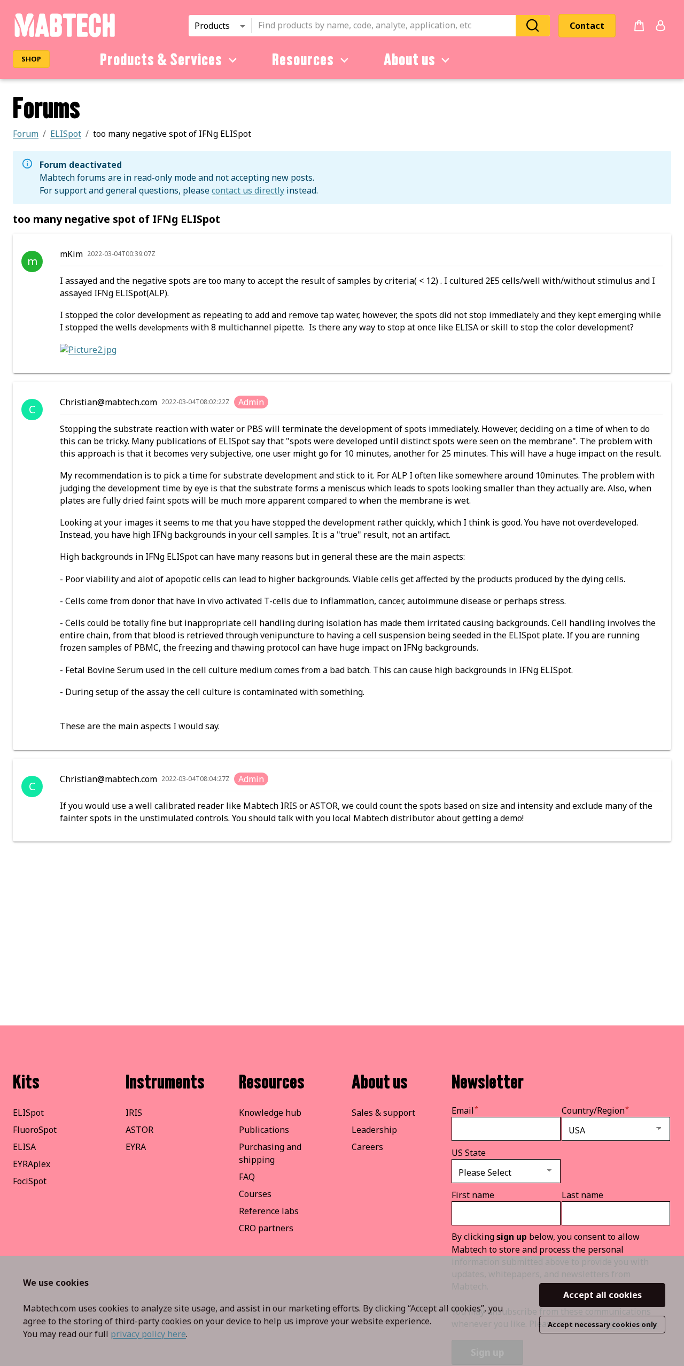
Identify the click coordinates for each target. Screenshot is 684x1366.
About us (410, 59)
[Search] (533, 25)
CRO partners (266, 1228)
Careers (367, 1147)
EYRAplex (31, 1164)
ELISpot (28, 1112)
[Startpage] (64, 35)
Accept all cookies (602, 1295)
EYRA (136, 1147)
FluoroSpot (35, 1130)
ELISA (24, 1147)
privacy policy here (148, 1334)
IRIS (134, 1112)
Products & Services (161, 59)
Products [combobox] (212, 26)
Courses (255, 1194)
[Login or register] (660, 25)
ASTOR (139, 1130)
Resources (303, 59)
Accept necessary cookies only (602, 1324)
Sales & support (383, 1112)
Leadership (374, 1130)
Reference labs (269, 1211)
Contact (587, 26)
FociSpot (29, 1181)
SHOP (31, 59)
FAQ (247, 1177)
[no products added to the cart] (639, 25)
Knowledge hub (270, 1112)
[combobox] (387, 25)
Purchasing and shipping (270, 1153)
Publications (264, 1130)
